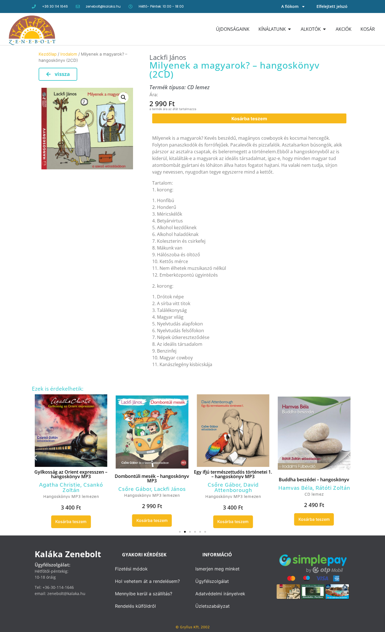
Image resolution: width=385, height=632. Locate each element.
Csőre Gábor (134, 489)
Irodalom (68, 54)
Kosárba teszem (249, 118)
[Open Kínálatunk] (289, 29)
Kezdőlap (48, 54)
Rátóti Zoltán (332, 488)
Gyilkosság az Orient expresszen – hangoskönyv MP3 (70, 474)
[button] (123, 97)
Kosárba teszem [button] (71, 521)
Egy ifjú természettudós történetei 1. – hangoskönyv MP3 (233, 474)
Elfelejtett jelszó (332, 6)
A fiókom (289, 6)
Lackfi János (167, 57)
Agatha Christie (59, 485)
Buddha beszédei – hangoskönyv (314, 479)
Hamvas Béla (295, 488)
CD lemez (198, 87)
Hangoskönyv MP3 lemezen (71, 497)
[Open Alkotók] (324, 29)
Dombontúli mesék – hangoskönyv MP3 (152, 478)
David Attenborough (236, 488)
